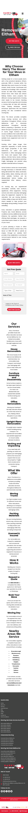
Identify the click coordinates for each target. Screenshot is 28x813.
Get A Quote (4, 811)
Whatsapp (24, 811)
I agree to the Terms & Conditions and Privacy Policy (14, 304)
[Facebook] (2, 791)
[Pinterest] (9, 791)
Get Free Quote (14, 309)
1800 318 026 (15, 811)
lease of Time (7, 295)
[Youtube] (11, 791)
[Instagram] (7, 791)
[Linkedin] (4, 791)
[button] (22, 13)
